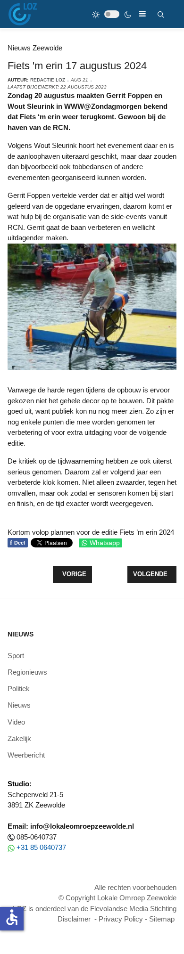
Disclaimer (74, 919)
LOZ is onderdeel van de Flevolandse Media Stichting (94, 909)
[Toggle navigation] (142, 14)
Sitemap (162, 919)
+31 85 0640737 (41, 847)
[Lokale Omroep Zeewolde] (23, 14)
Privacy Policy (121, 919)
